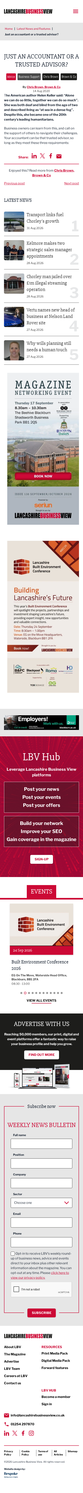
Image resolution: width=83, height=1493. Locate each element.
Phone (17, 1233)
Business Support (29, 77)
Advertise (11, 1361)
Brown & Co (69, 77)
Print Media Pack (55, 1353)
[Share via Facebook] (50, 155)
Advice (11, 77)
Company (19, 1174)
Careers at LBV (16, 1376)
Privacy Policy (8, 1453)
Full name (19, 1135)
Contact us (12, 1383)
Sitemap (72, 1451)
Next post (71, 183)
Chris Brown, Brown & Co (43, 87)
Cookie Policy (26, 1453)
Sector (17, 1194)
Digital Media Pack (56, 1361)
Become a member (56, 1397)
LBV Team (12, 1369)
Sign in (47, 1404)
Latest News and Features (33, 28)
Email (17, 1213)
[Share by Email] (58, 156)
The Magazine (15, 1354)
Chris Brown (50, 77)
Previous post (14, 183)
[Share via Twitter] (42, 155)
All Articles (58, 1453)
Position (18, 1154)
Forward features (55, 1368)
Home (9, 28)
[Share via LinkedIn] (34, 155)
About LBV (12, 1347)
